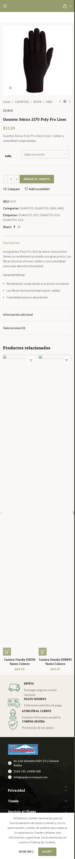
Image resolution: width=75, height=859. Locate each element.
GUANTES (27, 208)
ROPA (37, 101)
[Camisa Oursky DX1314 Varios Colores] (20, 505)
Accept (47, 851)
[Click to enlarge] (10, 87)
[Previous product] (60, 101)
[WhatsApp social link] (19, 227)
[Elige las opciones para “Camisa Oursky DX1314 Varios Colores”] (7, 652)
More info (26, 851)
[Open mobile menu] (5, 6)
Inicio (6, 101)
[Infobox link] (37, 689)
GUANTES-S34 (13, 220)
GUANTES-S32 (28, 215)
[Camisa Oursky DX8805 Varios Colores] (55, 505)
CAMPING (22, 101)
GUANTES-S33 (50, 215)
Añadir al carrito (37, 179)
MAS (49, 101)
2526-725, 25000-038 (27, 771)
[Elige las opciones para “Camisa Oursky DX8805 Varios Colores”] (43, 652)
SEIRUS (8, 110)
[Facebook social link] (14, 227)
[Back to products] (64, 101)
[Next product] (69, 101)
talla (8, 156)
